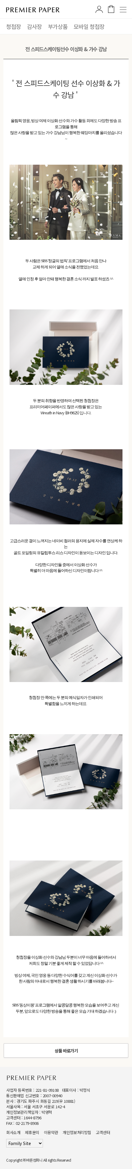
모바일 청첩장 (89, 26)
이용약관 (51, 1132)
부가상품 (58, 26)
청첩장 (13, 26)
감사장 (34, 26)
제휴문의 (32, 1132)
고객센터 (103, 1132)
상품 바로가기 (66, 1051)
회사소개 (13, 1132)
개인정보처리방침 (77, 1132)
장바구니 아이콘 (111, 9)
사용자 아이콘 (99, 9)
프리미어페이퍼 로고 (33, 9)
